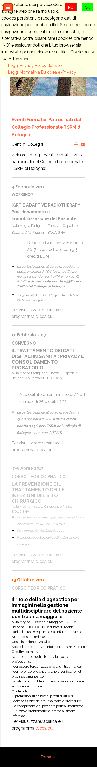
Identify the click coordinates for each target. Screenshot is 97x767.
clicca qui (44, 561)
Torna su (48, 757)
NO (70, 7)
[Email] (83, 144)
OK (87, 7)
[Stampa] (76, 144)
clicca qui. (44, 316)
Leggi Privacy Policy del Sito (35, 65)
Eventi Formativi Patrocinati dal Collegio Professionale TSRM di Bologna (46, 127)
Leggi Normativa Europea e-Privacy (42, 72)
